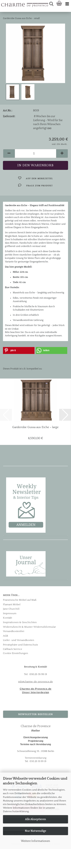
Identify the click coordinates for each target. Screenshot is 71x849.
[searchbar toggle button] (51, 4)
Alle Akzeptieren (35, 819)
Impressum (9, 613)
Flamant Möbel (12, 604)
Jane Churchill (11, 608)
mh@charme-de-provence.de (35, 681)
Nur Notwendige (35, 831)
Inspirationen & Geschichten (20, 622)
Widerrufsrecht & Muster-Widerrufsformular (29, 626)
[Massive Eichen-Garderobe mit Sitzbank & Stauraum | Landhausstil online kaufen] (35, 53)
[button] (9, 153)
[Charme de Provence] (1, 4)
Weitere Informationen (35, 841)
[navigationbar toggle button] (67, 4)
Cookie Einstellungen (15, 653)
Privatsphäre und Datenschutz (20, 644)
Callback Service (12, 649)
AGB (5, 635)
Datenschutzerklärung (16, 811)
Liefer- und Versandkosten (18, 640)
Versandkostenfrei (13, 631)
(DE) (49, 128)
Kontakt (7, 617)
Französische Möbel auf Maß (19, 600)
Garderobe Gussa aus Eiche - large (35, 427)
